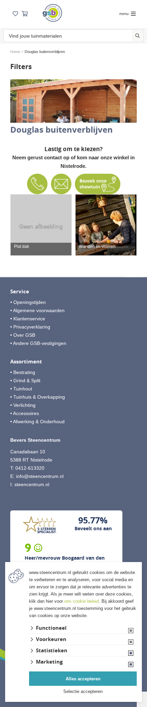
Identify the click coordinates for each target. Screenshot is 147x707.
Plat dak (21, 246)
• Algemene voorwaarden (37, 310)
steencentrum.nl (31, 484)
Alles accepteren (83, 678)
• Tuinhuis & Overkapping (37, 397)
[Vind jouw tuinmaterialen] (137, 36)
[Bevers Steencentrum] (52, 12)
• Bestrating (22, 372)
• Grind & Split (25, 380)
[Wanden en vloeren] (106, 225)
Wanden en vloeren (97, 246)
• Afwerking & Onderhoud (37, 421)
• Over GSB (22, 335)
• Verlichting (23, 405)
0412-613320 (29, 468)
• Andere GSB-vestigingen (38, 343)
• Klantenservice (27, 318)
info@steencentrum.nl (40, 476)
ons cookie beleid (81, 601)
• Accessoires (24, 413)
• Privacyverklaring (30, 327)
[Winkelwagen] (25, 13)
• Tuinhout (21, 388)
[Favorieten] (15, 13)
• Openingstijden (28, 302)
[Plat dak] (41, 225)
